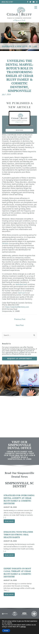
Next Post (20, 325)
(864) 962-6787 (7, 2)
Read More (10, 521)
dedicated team (21, 284)
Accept (6, 630)
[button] (19, 358)
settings (23, 627)
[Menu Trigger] (35, 7)
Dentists (5, 243)
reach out (21, 293)
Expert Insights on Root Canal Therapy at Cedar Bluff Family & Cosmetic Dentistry (17, 572)
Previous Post (19, 319)
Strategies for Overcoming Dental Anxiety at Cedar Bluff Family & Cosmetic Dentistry (19, 499)
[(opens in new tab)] (5, 613)
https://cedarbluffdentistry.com (17, 307)
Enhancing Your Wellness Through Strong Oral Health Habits (18, 535)
